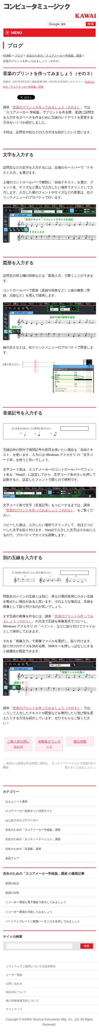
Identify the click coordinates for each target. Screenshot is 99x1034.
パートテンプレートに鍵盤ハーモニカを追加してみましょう (42, 921)
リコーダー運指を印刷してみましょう (28, 911)
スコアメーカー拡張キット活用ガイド (28, 811)
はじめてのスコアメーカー (21, 820)
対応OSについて (16, 992)
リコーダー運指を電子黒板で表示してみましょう (35, 902)
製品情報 (79, 741)
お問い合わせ (14, 983)
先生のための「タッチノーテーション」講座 (33, 839)
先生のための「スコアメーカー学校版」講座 (33, 829)
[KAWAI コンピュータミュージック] (38, 6)
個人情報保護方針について (22, 1000)
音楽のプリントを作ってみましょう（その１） (40, 510)
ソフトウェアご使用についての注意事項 (30, 966)
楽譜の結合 (12, 883)
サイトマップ (14, 1009)
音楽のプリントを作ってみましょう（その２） (46, 107)
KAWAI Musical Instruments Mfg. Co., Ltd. (51, 1019)
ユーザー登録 (14, 975)
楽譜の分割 (12, 892)
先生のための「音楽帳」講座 (23, 848)
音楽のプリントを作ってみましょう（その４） (46, 708)
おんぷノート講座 (16, 801)
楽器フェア (12, 858)
